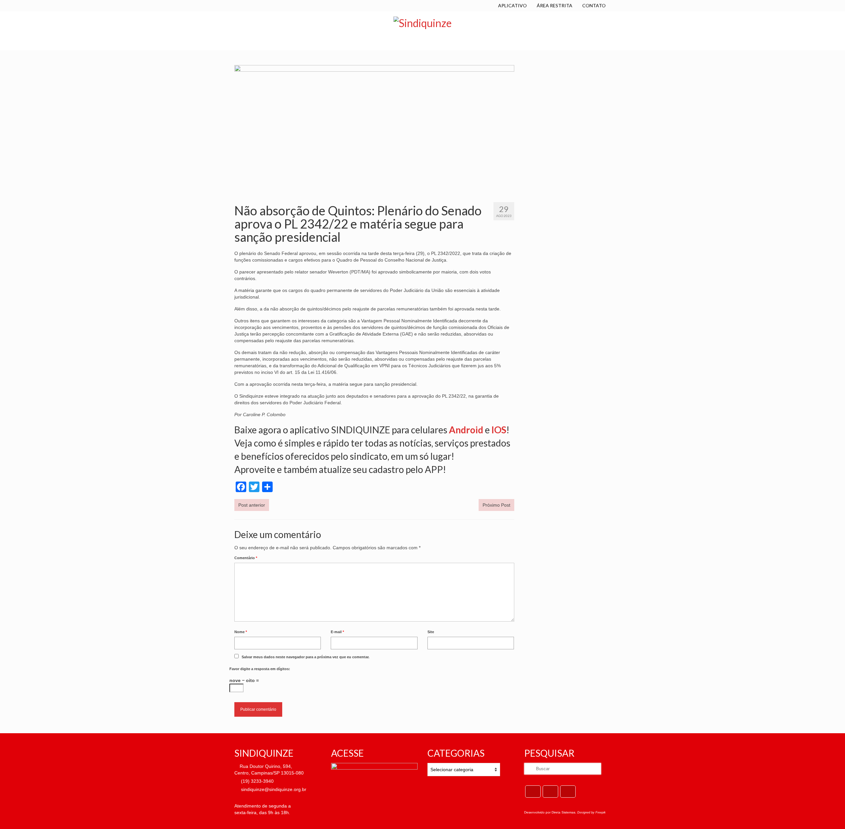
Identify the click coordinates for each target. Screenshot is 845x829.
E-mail (337, 632)
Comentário (245, 558)
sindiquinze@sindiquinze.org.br (273, 789)
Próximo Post (496, 505)
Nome (240, 632)
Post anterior (251, 505)
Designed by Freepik (591, 812)
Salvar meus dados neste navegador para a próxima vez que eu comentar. (305, 657)
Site (430, 632)
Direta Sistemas (563, 812)
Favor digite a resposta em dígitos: (259, 669)
